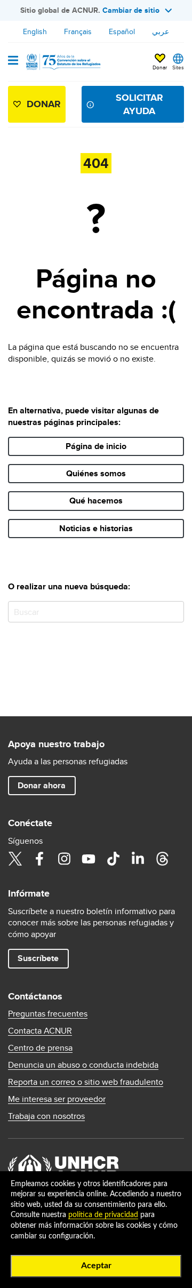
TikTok (113, 859)
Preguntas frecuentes (47, 1014)
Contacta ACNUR (40, 1031)
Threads (162, 859)
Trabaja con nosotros (46, 1116)
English (35, 31)
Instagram (64, 859)
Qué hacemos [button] (96, 500)
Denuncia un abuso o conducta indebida (83, 1065)
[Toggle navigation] (13, 61)
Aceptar (96, 1265)
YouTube (88, 859)
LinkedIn (138, 859)
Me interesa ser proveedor (57, 1099)
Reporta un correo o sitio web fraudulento (85, 1082)
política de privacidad (103, 1215)
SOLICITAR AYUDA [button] (139, 104)
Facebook (39, 859)
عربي (160, 31)
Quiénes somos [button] (96, 473)
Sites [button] (178, 67)
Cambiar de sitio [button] (130, 10)
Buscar (173, 611)
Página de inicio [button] (96, 446)
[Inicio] (62, 62)
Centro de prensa (40, 1048)
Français (78, 31)
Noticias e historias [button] (96, 528)
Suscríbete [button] (38, 958)
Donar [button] (160, 67)
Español (122, 31)
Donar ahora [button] (42, 785)
